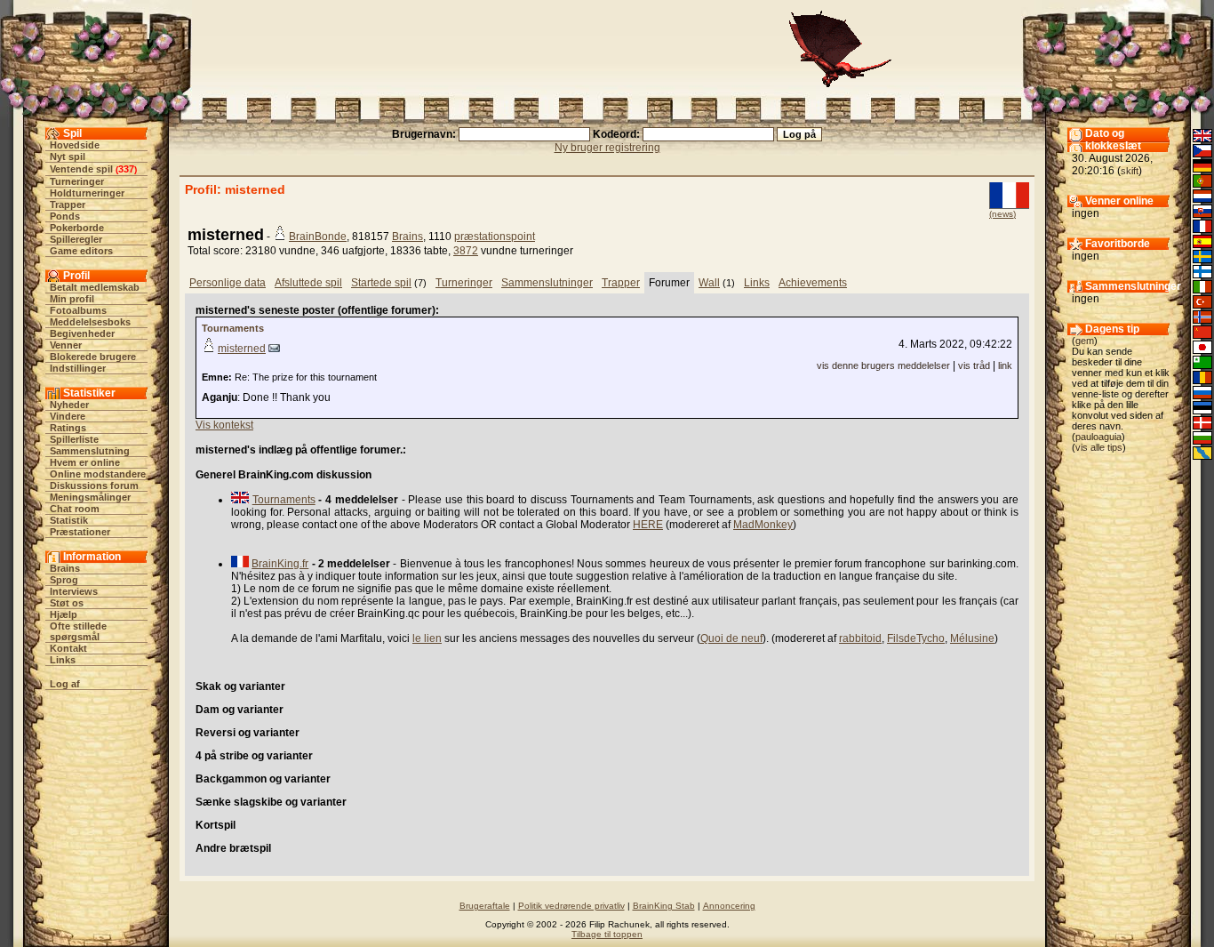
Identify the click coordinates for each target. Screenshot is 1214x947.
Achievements (813, 283)
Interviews (74, 591)
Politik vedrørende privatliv (571, 906)
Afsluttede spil (308, 283)
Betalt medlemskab (95, 287)
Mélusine (972, 638)
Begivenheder (82, 333)
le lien (427, 638)
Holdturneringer (87, 193)
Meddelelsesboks (90, 322)
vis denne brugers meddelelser (883, 365)
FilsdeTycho (916, 638)
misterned (242, 348)
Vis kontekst (224, 425)
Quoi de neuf (731, 638)
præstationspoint (494, 236)
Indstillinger (78, 368)
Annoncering (729, 906)
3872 (465, 251)
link (1005, 365)
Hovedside (75, 145)
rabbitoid (860, 638)
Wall (709, 283)
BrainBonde (318, 236)
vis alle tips (1098, 447)
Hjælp (63, 614)
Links (63, 659)
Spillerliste (74, 439)
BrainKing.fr (280, 564)
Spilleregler (76, 239)
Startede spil (381, 283)
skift (1129, 170)
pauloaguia (1098, 436)
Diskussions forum (94, 485)
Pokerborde (77, 227)
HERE (648, 524)
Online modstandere (98, 474)
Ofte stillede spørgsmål (78, 631)
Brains (65, 568)
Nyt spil (67, 156)
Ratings (68, 427)
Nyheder (69, 404)
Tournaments (233, 328)
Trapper (67, 204)
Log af (65, 683)
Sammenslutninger (547, 283)
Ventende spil (81, 169)
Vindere (67, 416)
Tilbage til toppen (607, 934)
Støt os (67, 603)
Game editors (81, 250)
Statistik (69, 520)
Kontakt (68, 648)
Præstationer (80, 531)
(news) (1002, 214)
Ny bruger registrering (607, 147)
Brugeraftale (484, 906)
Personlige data (227, 283)
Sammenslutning (90, 450)
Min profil (72, 298)
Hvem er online (85, 462)
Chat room (75, 508)
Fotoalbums (78, 310)
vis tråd (974, 365)
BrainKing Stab (664, 906)
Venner (66, 345)
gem (1084, 340)
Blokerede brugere (93, 356)
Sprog (64, 579)
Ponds (65, 216)
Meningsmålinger (90, 497)
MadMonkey (763, 524)
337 (126, 169)
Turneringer (77, 181)
